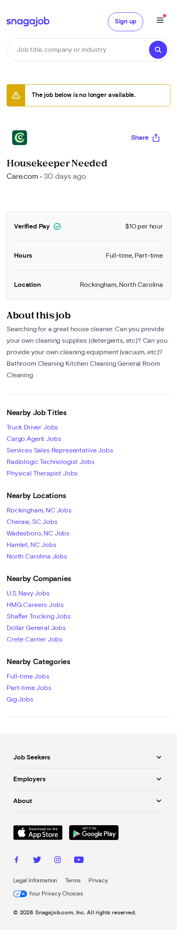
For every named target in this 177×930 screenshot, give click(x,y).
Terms (72, 881)
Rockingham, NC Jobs (39, 510)
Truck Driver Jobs (32, 427)
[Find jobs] (158, 50)
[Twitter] (37, 861)
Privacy (97, 881)
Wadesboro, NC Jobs (38, 533)
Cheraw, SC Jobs (32, 522)
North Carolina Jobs (37, 556)
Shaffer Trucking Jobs (39, 616)
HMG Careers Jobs (35, 605)
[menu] (160, 22)
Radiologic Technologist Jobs (51, 462)
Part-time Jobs (29, 688)
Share (140, 137)
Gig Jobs (20, 699)
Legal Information (35, 881)
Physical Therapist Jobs (42, 473)
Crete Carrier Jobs (35, 639)
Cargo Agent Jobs (34, 439)
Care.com (22, 176)
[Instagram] (57, 861)
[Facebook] (16, 861)
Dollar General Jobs (36, 628)
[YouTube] (79, 861)
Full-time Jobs (28, 676)
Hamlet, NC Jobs (31, 545)
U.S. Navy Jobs (28, 593)
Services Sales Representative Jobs (60, 450)
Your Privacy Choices (56, 894)
